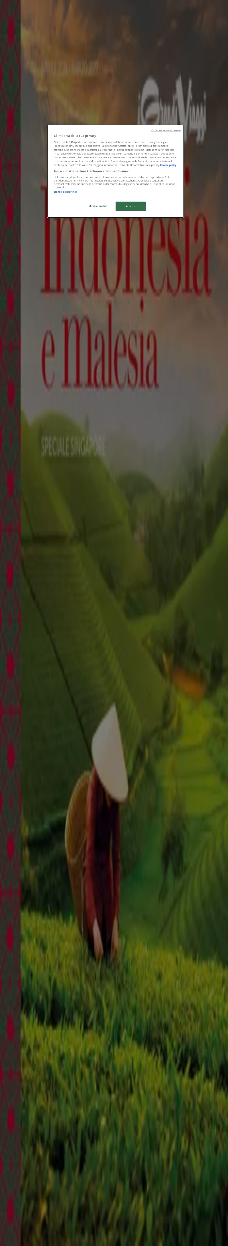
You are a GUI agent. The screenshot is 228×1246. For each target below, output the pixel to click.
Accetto (130, 206)
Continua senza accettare (166, 130)
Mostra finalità (98, 206)
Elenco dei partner (65, 191)
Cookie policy (168, 165)
